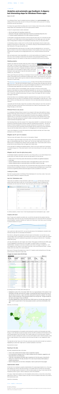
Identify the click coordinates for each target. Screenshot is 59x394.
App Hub (35, 180)
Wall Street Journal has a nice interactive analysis (20, 81)
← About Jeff (10, 8)
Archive (21, 3)
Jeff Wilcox (10, 3)
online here (12, 83)
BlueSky (15, 3)
